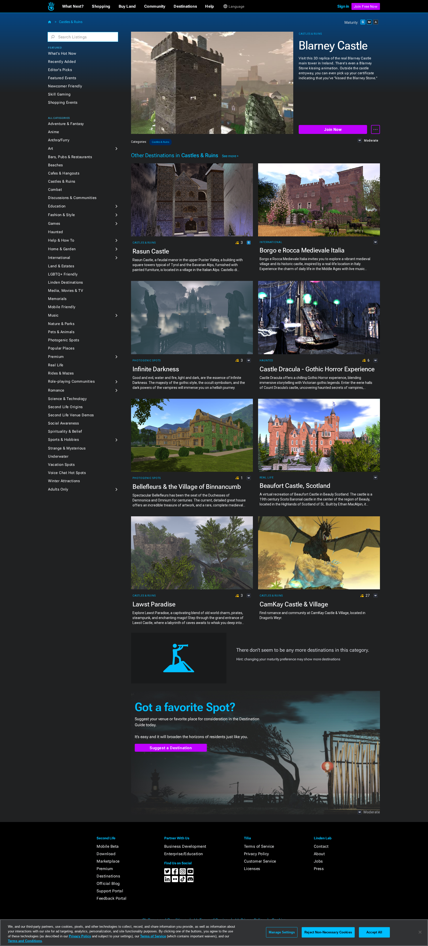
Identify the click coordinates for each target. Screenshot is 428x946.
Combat (55, 189)
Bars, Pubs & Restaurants (70, 157)
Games (54, 223)
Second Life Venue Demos (71, 415)
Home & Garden (62, 249)
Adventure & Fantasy (66, 124)
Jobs (318, 861)
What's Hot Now (62, 53)
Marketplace (108, 861)
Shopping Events (63, 102)
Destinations (108, 876)
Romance (56, 390)
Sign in (343, 6)
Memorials (57, 299)
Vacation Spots (61, 464)
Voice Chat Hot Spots (67, 473)
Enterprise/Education (183, 853)
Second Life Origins (65, 407)
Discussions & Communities (72, 198)
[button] (73, 6)
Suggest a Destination (171, 748)
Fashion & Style (61, 215)
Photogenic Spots (63, 340)
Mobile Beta (108, 846)
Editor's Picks (60, 70)
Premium (56, 356)
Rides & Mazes (61, 373)
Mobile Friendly (62, 307)
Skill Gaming (59, 94)
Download (106, 853)
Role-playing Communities (71, 381)
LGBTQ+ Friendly (63, 274)
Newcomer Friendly (65, 86)
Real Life (55, 365)
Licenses (252, 868)
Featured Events (62, 78)
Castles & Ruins (70, 22)
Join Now (333, 129)
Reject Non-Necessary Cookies (328, 932)
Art (50, 148)
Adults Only (58, 489)
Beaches (55, 165)
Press (319, 868)
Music (53, 315)
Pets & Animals (61, 332)
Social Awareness (63, 423)
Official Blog (108, 883)
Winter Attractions (64, 481)
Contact (321, 846)
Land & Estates (61, 266)
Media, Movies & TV (65, 290)
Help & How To (61, 240)
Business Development (185, 846)
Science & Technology (67, 399)
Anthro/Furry (58, 140)
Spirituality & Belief (65, 431)
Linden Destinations (65, 282)
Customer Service (260, 861)
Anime (53, 132)
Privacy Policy (256, 853)
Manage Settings (282, 932)
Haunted (55, 232)
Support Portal (110, 891)
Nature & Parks (61, 324)
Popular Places (61, 348)
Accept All (374, 932)
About (319, 853)
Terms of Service (259, 846)
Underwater (58, 456)
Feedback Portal (112, 898)
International (59, 257)
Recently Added (62, 61)
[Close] (420, 932)
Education (57, 206)
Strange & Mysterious (66, 448)
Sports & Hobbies (63, 439)
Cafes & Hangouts (63, 173)
